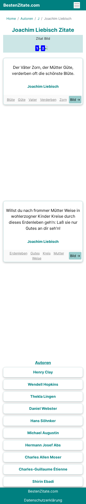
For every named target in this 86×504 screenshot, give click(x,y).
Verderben (48, 100)
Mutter (59, 253)
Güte (21, 100)
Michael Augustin (43, 433)
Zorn (63, 100)
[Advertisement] (43, 152)
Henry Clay (43, 372)
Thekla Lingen (43, 396)
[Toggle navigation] (77, 5)
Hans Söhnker (43, 421)
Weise (36, 258)
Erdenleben (18, 253)
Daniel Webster (43, 408)
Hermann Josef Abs (43, 445)
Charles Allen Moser (43, 457)
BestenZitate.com (21, 5)
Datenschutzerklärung (43, 500)
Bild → (75, 100)
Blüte (11, 100)
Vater (33, 100)
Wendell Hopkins (43, 384)
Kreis (47, 253)
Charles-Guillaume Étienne (43, 469)
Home (11, 18)
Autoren (26, 18)
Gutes (35, 253)
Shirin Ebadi (43, 481)
